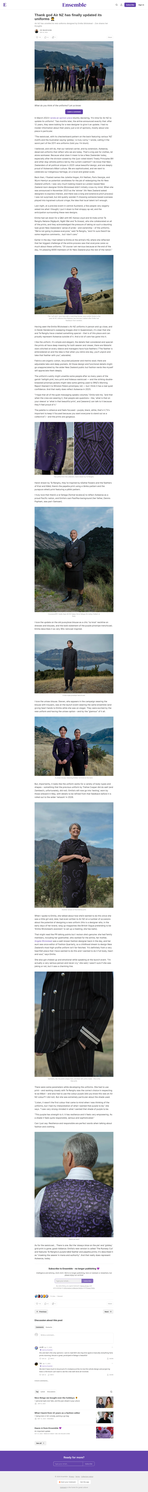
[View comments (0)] (55, 1406)
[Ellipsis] (112, 1347)
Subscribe (130, 5)
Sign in (141, 5)
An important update (42, 1431)
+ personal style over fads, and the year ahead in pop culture (57, 1401)
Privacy (71, 1477)
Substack (63, 1487)
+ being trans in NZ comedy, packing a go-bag (52, 1416)
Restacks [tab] (49, 1327)
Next (107, 1312)
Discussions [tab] (51, 1392)
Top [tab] (37, 1392)
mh (40, 1347)
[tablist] (44, 1327)
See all (39, 1443)
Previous (42, 1312)
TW (40, 1363)
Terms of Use (84, 1286)
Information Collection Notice (73, 1288)
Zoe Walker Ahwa (46, 30)
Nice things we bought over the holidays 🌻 (56, 1398)
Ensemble (50, 1418)
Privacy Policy (90, 1288)
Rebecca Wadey (49, 1433)
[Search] (116, 5)
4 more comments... (42, 1381)
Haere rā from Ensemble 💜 (48, 1428)
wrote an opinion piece (61, 118)
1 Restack (60, 1296)
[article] (74, 1402)
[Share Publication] (121, 5)
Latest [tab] (43, 1392)
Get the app (84, 1482)
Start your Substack (68, 1482)
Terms (77, 1477)
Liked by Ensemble (47, 1350)
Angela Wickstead (43, 941)
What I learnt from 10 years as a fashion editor (57, 1413)
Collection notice (87, 1477)
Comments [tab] (40, 1327)
